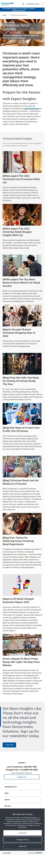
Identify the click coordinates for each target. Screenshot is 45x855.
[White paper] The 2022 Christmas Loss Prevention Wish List (21, 179)
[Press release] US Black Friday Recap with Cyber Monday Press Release (21, 662)
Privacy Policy (7, 853)
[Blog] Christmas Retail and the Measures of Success (20, 482)
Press (7, 793)
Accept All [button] (22, 833)
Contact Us (21, 777)
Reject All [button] (22, 846)
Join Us (7, 800)
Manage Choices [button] (23, 839)
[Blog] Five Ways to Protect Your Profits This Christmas (21, 429)
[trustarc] (39, 852)
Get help (8, 806)
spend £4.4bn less (31, 108)
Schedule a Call (33, 4)
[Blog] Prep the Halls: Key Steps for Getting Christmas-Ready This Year (21, 381)
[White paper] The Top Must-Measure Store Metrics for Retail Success (21, 282)
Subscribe (9, 745)
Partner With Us (11, 787)
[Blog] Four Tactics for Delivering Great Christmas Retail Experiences (18, 541)
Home (4, 15)
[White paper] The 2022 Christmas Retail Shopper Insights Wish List (17, 232)
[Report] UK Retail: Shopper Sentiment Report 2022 (18, 600)
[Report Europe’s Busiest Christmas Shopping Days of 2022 (19, 332)
